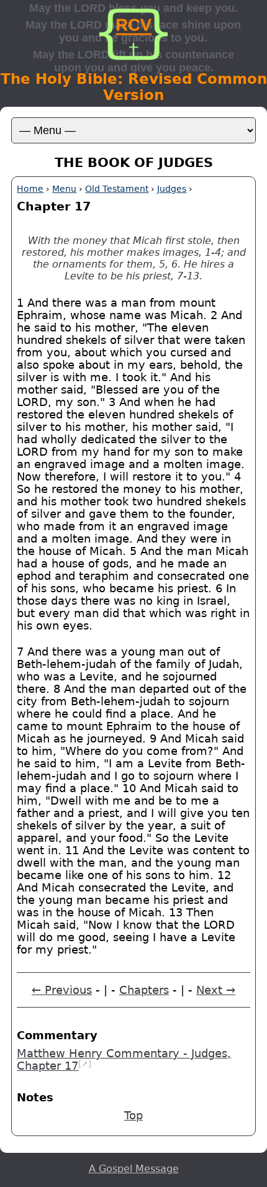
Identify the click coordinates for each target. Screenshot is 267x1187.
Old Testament (116, 189)
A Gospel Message (134, 1169)
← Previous (62, 990)
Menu (64, 189)
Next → (215, 990)
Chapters (144, 990)
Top (133, 1115)
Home (30, 189)
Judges (171, 189)
